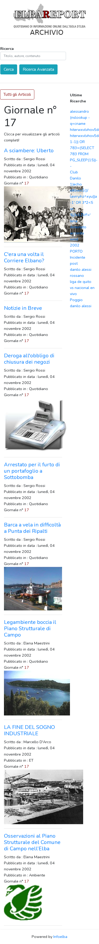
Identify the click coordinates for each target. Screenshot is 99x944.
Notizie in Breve (23, 308)
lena (73, 221)
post (74, 263)
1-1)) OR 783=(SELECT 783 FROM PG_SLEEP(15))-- (83, 154)
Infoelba (60, 936)
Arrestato (78, 227)
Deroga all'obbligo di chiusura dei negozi (29, 359)
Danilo (75, 178)
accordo (77, 233)
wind (74, 239)
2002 (74, 245)
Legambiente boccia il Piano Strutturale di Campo (30, 628)
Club (74, 172)
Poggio (76, 299)
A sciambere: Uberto (29, 150)
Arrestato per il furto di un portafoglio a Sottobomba (32, 471)
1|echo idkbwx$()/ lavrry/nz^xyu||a (83, 190)
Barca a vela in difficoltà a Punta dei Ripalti (32, 528)
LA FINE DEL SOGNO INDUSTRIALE (29, 730)
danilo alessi (80, 269)
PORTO (76, 251)
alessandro (79, 111)
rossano (77, 275)
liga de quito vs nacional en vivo (82, 287)
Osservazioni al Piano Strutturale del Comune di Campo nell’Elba (32, 842)
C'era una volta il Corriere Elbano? (24, 257)
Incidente (77, 257)
